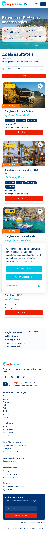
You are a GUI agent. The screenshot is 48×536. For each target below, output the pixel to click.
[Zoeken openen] (26, 4)
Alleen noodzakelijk (24, 276)
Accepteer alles (24, 268)
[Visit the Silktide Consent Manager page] (39, 285)
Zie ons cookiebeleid (26, 260)
